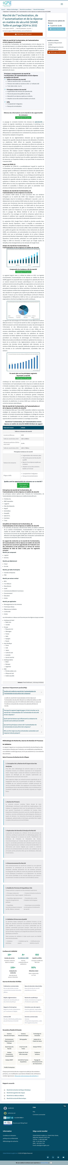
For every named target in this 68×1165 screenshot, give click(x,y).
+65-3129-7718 (40, 1143)
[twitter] (53, 1157)
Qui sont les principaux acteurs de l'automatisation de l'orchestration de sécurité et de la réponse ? (20, 726)
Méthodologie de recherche (55, 47)
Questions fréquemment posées (55, 44)
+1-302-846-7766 (40, 1141)
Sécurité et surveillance (25, 9)
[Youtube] (63, 1157)
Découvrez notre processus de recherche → (26, 1076)
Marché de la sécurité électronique (16, 1098)
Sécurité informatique (38, 9)
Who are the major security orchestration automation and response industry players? (21, 732)
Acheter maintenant (57, 29)
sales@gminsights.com (42, 1145)
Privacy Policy (44, 1163)
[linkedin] (47, 1157)
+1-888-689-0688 (42, 1139)
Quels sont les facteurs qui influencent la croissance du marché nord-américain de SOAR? (20, 720)
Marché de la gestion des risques (16, 1093)
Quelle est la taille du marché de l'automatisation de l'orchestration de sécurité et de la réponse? (20, 692)
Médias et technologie (12, 9)
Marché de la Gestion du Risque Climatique (19, 1090)
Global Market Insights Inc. (10, 1153)
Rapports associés (53, 49)
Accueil (3, 9)
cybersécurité (38, 122)
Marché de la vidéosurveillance (15, 1095)
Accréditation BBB (23, 958)
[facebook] (58, 1157)
